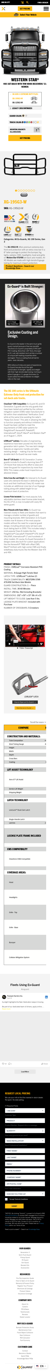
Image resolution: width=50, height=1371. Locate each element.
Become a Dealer (25, 1353)
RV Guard (25, 1260)
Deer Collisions (25, 1335)
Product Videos (25, 1291)
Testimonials (25, 1312)
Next (26, 195)
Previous (22, 195)
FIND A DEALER (43, 2)
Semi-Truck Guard (25, 1255)
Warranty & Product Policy (25, 1283)
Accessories (25, 1268)
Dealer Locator (25, 1317)
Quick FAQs (25, 1356)
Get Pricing (25, 8)
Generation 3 (25, 1252)
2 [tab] (19, 191)
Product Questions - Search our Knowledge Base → (20, 267)
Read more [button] (6, 1009)
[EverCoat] (20, 231)
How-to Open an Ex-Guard (25, 1281)
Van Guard (25, 1262)
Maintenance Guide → (25, 708)
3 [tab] (21, 191)
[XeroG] (37, 218)
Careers (25, 1307)
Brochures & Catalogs (25, 1288)
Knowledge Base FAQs (25, 1358)
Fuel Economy (25, 1340)
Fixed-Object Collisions (25, 1332)
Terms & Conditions (11, 1215)
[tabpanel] (25, 164)
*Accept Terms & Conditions (18, 1199)
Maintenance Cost (25, 1330)
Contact (25, 1351)
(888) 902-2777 (5, 2)
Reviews (25, 1314)
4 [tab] (24, 191)
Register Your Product (25, 1286)
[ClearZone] (25, 218)
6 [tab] (29, 191)
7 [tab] (31, 191)
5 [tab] (26, 191)
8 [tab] (34, 191)
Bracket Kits (25, 1265)
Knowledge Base (34, 1229)
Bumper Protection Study (25, 1327)
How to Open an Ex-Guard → (25, 702)
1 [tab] (16, 191)
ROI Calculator (25, 1338)
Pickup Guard (25, 1257)
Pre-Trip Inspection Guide (25, 1278)
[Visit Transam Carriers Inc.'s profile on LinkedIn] (4, 997)
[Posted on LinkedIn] (46, 997)
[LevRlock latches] (9, 231)
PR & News (25, 1309)
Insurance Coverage (25, 1294)
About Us (25, 1304)
